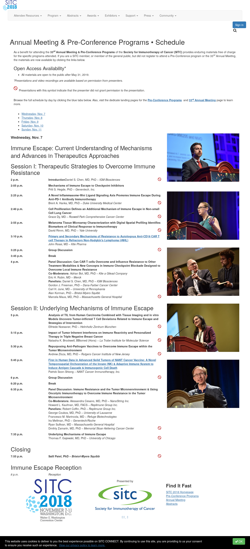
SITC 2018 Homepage (180, 492)
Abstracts (172, 504)
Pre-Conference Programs (165, 100)
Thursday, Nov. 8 (31, 118)
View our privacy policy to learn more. (82, 545)
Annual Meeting (175, 500)
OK (240, 541)
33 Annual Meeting (202, 100)
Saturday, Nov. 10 (32, 125)
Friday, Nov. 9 (29, 121)
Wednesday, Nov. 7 (33, 114)
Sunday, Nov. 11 (31, 129)
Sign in (239, 25)
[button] (28, 15)
